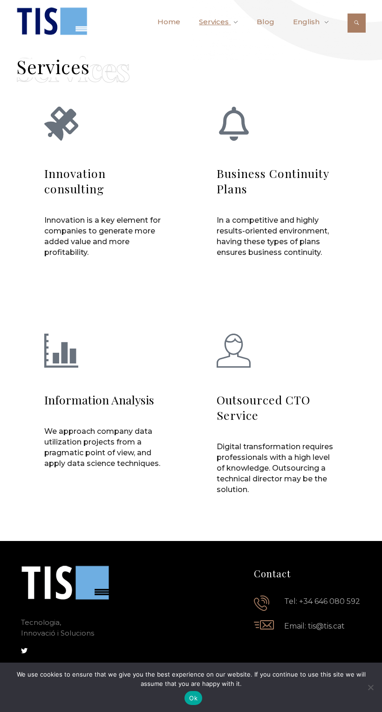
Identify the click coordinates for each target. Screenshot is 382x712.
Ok (193, 698)
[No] (370, 687)
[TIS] (52, 21)
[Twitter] (24, 651)
